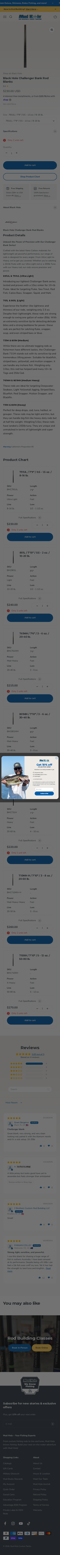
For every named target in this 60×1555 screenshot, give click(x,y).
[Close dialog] (56, 758)
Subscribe (44, 793)
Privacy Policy (52, 784)
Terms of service (37, 785)
